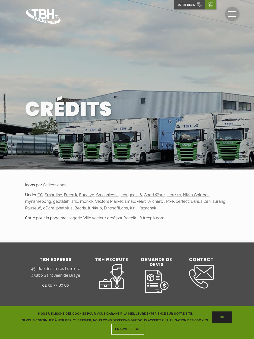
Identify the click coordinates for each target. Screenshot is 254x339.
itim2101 (174, 195)
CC (40, 195)
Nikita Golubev (196, 195)
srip (74, 201)
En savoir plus (127, 329)
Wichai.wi (155, 201)
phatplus (64, 208)
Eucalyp (86, 195)
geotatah (61, 201)
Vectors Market (109, 201)
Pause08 (33, 208)
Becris (80, 208)
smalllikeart (135, 201)
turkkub (95, 208)
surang (219, 201)
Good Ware (154, 195)
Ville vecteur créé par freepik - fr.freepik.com (123, 218)
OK (222, 317)
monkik (86, 201)
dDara (48, 208)
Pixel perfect (177, 201)
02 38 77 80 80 (55, 285)
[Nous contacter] (210, 4)
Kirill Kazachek (143, 208)
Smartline (53, 195)
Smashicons (107, 195)
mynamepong (38, 201)
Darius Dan (201, 201)
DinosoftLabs (116, 208)
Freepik (70, 195)
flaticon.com (54, 185)
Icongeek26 (131, 195)
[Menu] (232, 14)
